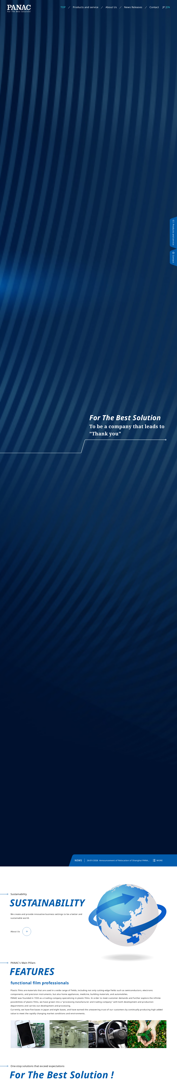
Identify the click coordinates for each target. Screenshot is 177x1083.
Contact (154, 7)
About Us (111, 7)
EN (168, 7)
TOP (63, 7)
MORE (160, 860)
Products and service (85, 7)
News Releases (133, 7)
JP (164, 7)
